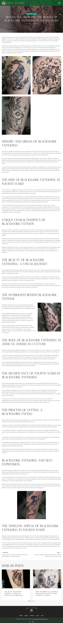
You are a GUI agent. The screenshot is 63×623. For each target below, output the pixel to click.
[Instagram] (33, 622)
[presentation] (16, 578)
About (26, 615)
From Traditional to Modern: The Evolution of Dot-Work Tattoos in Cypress (46, 593)
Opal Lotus (28, 23)
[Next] (58, 585)
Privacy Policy (44, 619)
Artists (32, 615)
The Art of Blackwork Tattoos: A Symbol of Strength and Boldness (13, 593)
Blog (37, 615)
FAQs (42, 615)
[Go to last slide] (4, 585)
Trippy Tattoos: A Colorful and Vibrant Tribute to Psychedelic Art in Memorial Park (15, 554)
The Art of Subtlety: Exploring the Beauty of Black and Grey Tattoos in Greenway (47, 554)
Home (21, 615)
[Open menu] (59, 2)
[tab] (30, 601)
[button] (16, 75)
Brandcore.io (36, 619)
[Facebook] (30, 622)
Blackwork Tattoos (31, 13)
